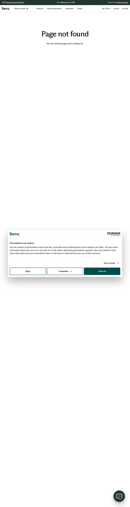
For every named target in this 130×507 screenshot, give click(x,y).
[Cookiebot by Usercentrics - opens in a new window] (109, 234)
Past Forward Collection (15, 2)
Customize (63, 271)
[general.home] (5, 8)
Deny (28, 271)
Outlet (79, 9)
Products (39, 9)
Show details (109, 263)
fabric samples (122, 2)
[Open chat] (119, 496)
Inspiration (69, 9)
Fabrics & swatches (54, 9)
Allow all (102, 271)
